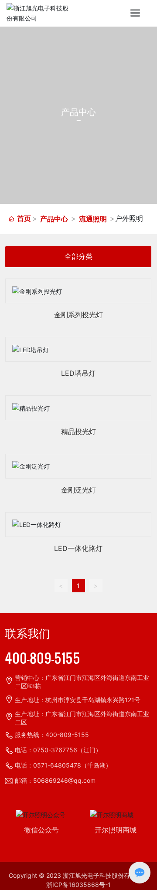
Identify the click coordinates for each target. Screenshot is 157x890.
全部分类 (78, 256)
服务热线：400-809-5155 (52, 734)
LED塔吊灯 (78, 373)
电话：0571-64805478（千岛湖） (63, 765)
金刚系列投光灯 (78, 314)
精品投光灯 (78, 431)
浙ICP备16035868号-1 (78, 884)
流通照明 (93, 218)
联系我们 (27, 634)
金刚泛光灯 (78, 490)
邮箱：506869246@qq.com (55, 780)
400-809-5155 (42, 657)
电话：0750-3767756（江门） (58, 750)
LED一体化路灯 (78, 548)
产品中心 (54, 218)
